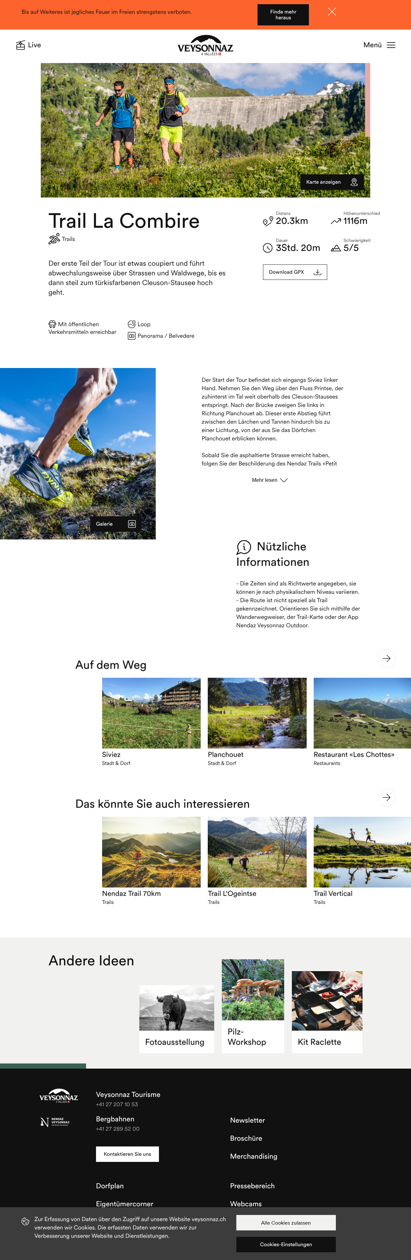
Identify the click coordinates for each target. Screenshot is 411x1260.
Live (34, 45)
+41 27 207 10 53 (117, 1104)
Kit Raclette (319, 1042)
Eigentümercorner (124, 1204)
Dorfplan (110, 1186)
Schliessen (332, 11)
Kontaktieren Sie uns (127, 1154)
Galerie (104, 524)
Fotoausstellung (175, 1042)
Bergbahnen (115, 1119)
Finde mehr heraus (283, 15)
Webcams (246, 1204)
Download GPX (286, 272)
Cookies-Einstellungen (286, 1244)
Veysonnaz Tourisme (58, 1096)
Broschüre (246, 1138)
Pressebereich (252, 1186)
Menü (372, 45)
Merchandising (253, 1156)
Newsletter (247, 1120)
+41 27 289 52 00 (118, 1128)
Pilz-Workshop (247, 1036)
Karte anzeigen (323, 182)
